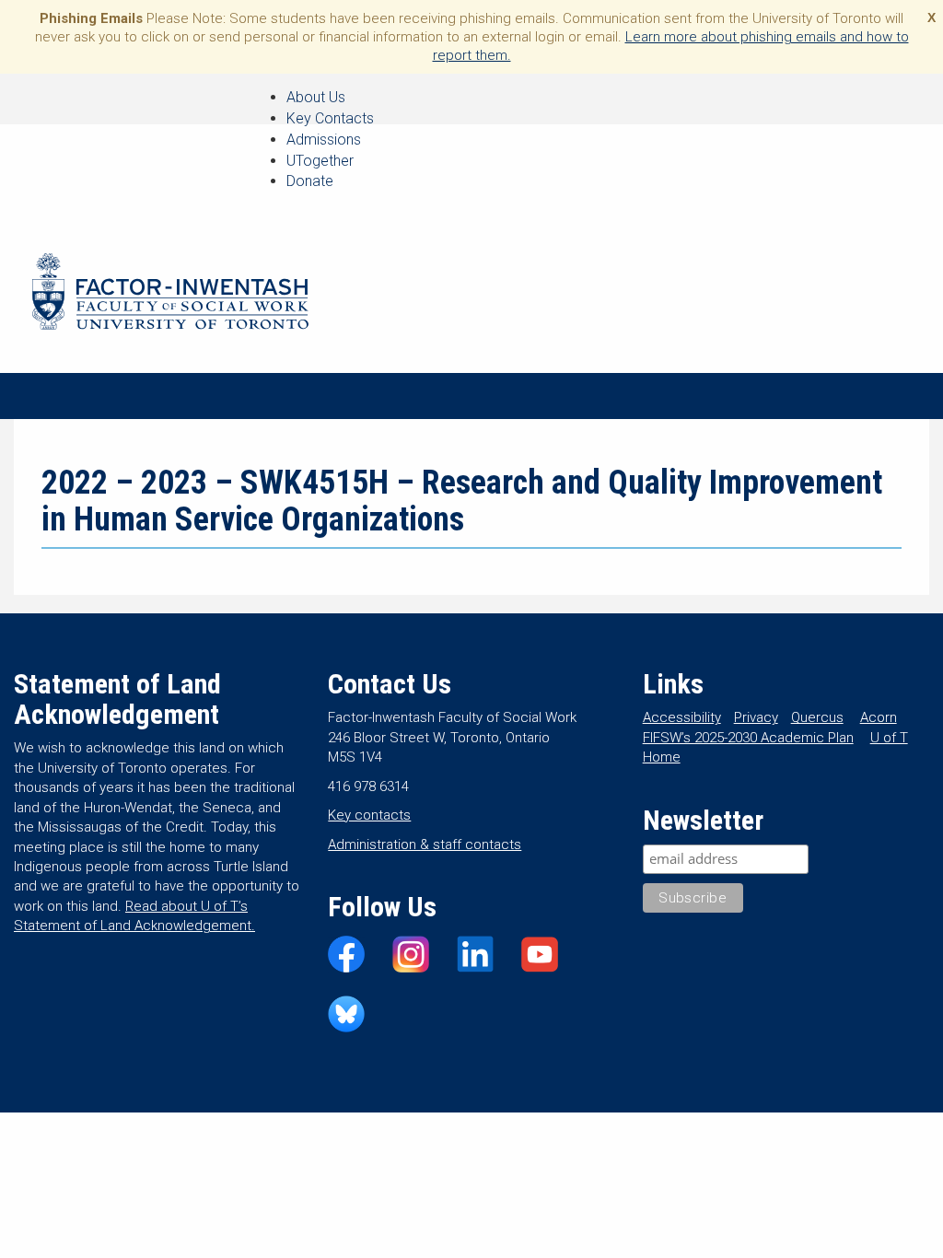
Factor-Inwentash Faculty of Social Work (170, 294)
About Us (315, 97)
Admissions (323, 139)
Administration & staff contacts (424, 844)
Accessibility (682, 717)
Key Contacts (330, 118)
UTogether (320, 160)
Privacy (756, 717)
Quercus (817, 717)
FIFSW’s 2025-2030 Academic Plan (748, 737)
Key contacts (369, 815)
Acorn (878, 717)
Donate (309, 181)
